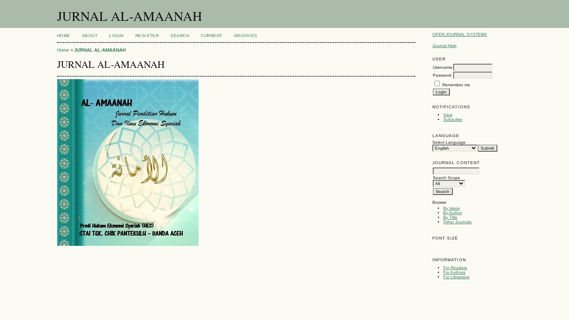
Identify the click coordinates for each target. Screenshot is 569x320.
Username (442, 67)
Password (442, 75)
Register (147, 35)
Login (116, 35)
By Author (452, 212)
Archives (245, 35)
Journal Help (444, 45)
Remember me (456, 84)
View (447, 114)
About (90, 35)
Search (179, 35)
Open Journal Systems (459, 34)
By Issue (451, 208)
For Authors (454, 272)
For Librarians (456, 277)
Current (211, 35)
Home (63, 35)
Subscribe (452, 119)
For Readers (455, 267)
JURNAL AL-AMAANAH (100, 50)
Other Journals (457, 222)
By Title (450, 217)
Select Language (449, 142)
